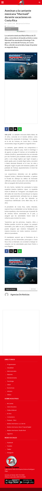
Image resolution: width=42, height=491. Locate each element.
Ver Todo (33, 289)
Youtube (9, 446)
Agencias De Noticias (24, 23)
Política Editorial (11, 410)
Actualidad (10, 368)
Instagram (10, 452)
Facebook (10, 442)
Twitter (9, 449)
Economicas (10, 388)
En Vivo (9, 413)
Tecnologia (10, 381)
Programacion (11, 364)
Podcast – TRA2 (11, 420)
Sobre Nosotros (12, 407)
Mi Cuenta (10, 403)
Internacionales (11, 371)
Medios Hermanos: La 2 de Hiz (16, 424)
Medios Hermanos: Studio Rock (16, 430)
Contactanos (11, 417)
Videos (9, 395)
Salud (9, 384)
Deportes (10, 374)
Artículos (9, 391)
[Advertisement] (21, 102)
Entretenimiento (12, 378)
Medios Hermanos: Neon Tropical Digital (19, 427)
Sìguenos (10, 434)
